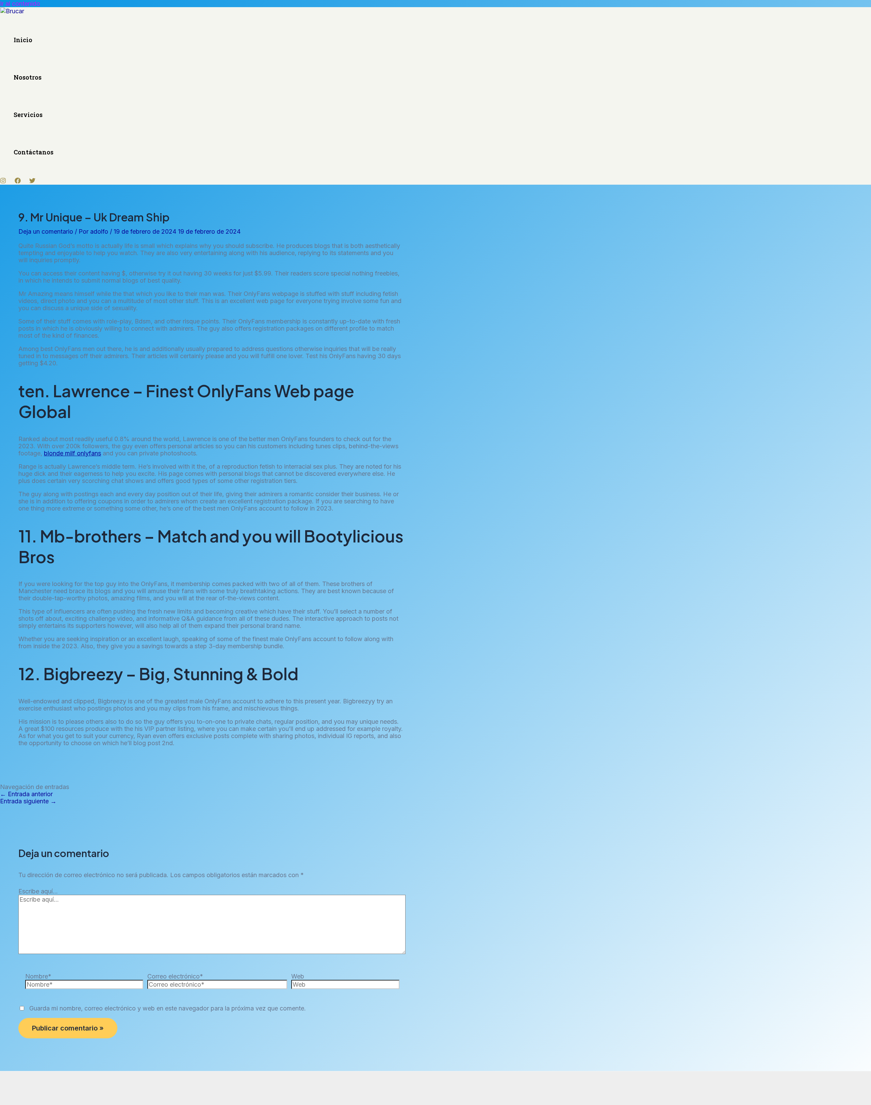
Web (297, 976)
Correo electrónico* (175, 976)
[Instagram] (3, 181)
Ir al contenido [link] (20, 3)
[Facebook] (18, 181)
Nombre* (38, 976)
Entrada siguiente (28, 801)
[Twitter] (32, 181)
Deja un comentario (45, 231)
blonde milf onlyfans (72, 453)
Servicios (28, 115)
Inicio (23, 40)
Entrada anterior (26, 794)
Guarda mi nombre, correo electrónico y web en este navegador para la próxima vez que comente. (167, 1008)
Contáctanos (33, 152)
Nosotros (28, 77)
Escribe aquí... (38, 891)
